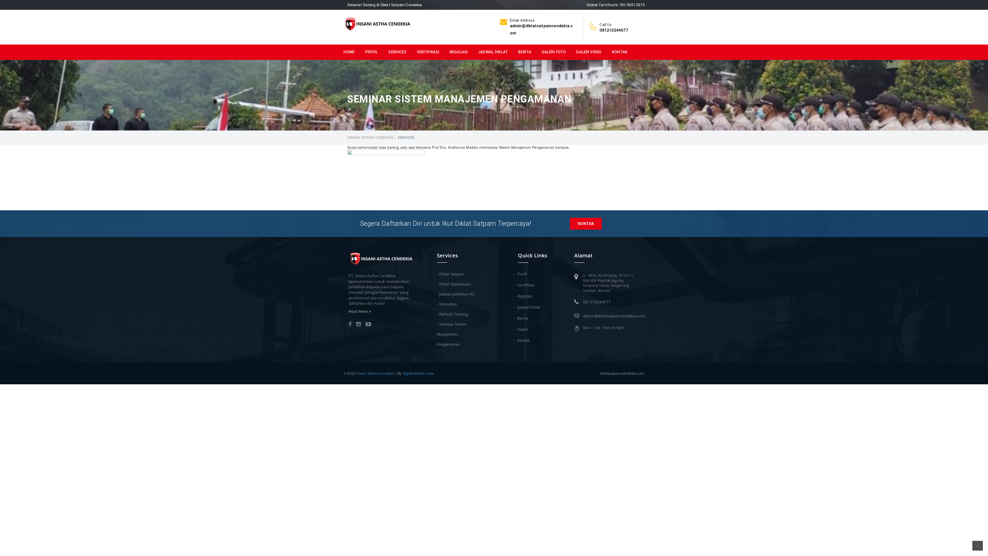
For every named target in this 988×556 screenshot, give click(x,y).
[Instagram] (358, 325)
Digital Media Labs (418, 373)
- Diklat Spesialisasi (454, 283)
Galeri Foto (554, 52)
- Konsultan (447, 304)
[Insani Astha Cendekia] (377, 23)
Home (349, 52)
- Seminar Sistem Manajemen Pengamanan (452, 334)
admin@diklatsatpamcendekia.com (614, 315)
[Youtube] (368, 325)
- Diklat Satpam (450, 273)
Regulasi (458, 52)
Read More (359, 311)
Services (397, 52)
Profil (371, 52)
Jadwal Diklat (493, 52)
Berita (524, 52)
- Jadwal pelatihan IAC (456, 294)
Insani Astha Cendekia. (376, 373)
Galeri (523, 329)
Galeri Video (589, 52)
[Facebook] (350, 325)
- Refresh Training (452, 314)
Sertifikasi (428, 52)
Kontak (619, 52)
